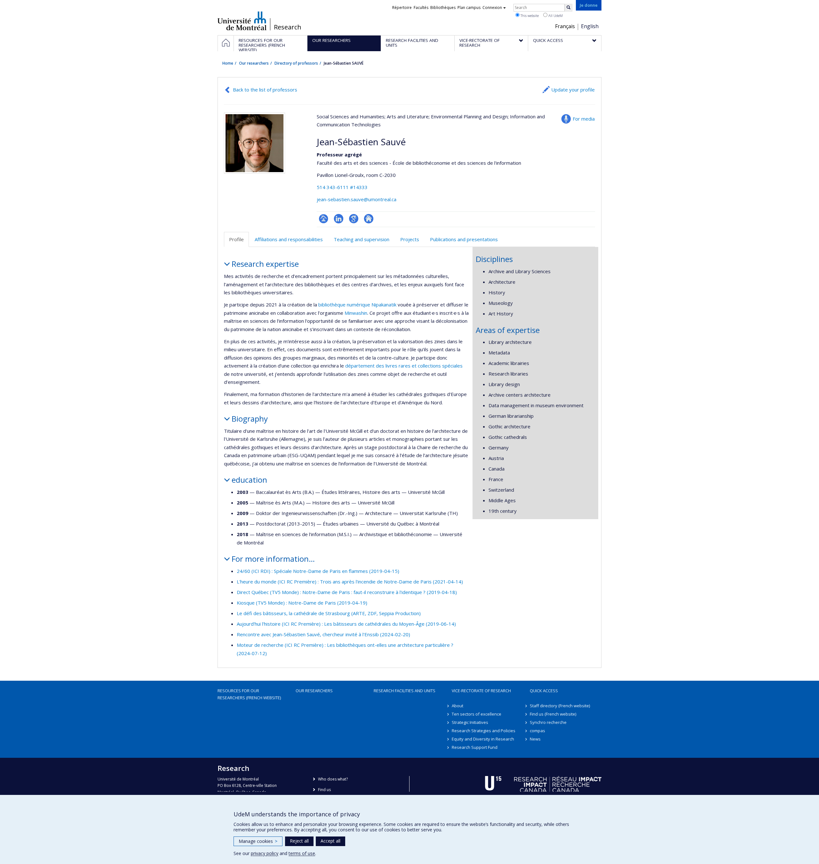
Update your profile (573, 89)
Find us (324, 789)
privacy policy (264, 853)
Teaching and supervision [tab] (361, 239)
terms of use (302, 853)
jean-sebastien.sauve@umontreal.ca (356, 199)
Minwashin (356, 313)
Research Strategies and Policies (483, 730)
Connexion (492, 7)
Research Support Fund (474, 747)
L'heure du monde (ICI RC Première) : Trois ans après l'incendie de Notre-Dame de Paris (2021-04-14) (350, 581)
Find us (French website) (553, 714)
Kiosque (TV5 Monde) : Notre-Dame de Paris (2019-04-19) (302, 602)
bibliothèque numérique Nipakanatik (357, 304)
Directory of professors (296, 63)
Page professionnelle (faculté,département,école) (324, 219)
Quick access (544, 691)
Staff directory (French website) (560, 706)
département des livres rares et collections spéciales (404, 365)
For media (584, 118)
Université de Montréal (242, 20)
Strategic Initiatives (470, 722)
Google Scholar (354, 219)
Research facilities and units (404, 691)
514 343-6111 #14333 (342, 187)
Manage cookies (258, 841)
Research (287, 27)
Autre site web (369, 219)
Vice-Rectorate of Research (481, 691)
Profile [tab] (236, 239)
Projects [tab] (409, 239)
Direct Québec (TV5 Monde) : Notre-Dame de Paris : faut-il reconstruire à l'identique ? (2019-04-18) (347, 592)
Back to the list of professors (265, 89)
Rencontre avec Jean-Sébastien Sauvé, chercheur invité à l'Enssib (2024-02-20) (323, 634)
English (590, 26)
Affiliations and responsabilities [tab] (289, 239)
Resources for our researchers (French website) (249, 694)
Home (227, 63)
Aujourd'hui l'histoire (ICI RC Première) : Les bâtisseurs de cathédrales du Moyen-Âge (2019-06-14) (346, 624)
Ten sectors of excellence (476, 714)
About (457, 706)
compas (537, 730)
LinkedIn (339, 219)
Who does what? (333, 779)
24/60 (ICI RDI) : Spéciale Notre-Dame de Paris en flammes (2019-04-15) (318, 571)
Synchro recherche (548, 722)
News (535, 739)
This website (529, 15)
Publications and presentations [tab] (464, 239)
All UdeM (555, 15)
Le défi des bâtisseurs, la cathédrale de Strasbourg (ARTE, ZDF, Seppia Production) (329, 613)
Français (565, 26)
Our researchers (254, 63)
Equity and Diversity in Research (483, 739)
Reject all (299, 841)
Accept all (330, 841)
